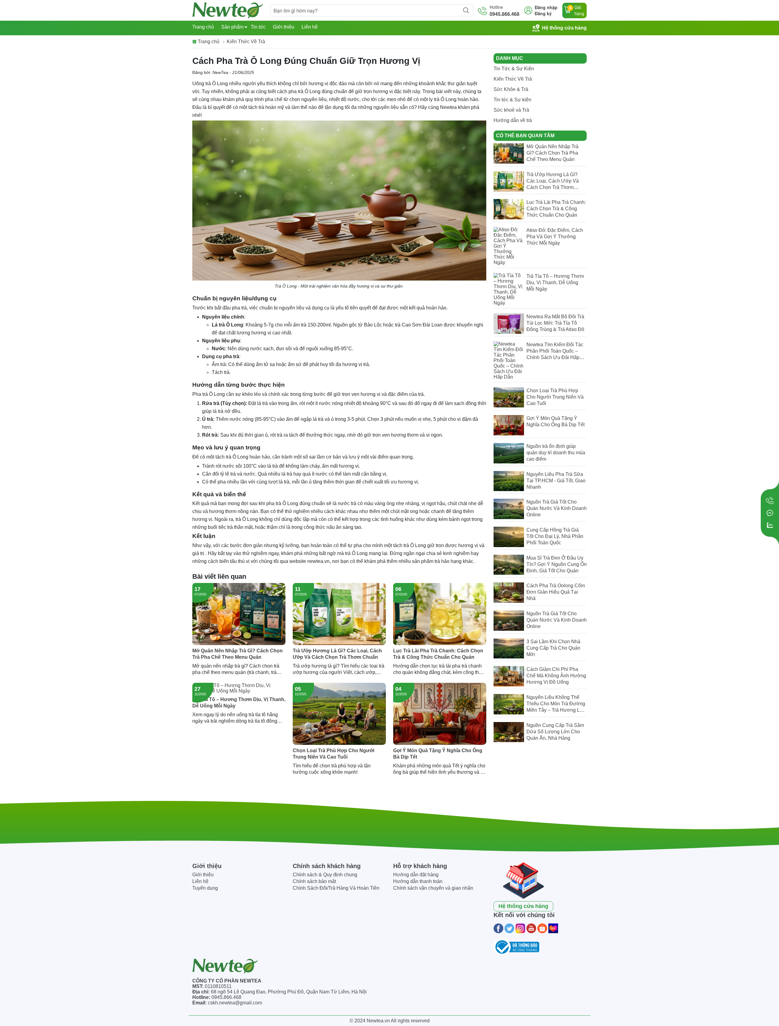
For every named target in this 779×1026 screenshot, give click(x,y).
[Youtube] (531, 928)
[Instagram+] (520, 928)
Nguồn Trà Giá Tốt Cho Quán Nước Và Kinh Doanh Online (556, 508)
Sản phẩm (232, 27)
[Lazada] (553, 928)
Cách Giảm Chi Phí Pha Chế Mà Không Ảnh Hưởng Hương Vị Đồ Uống (556, 676)
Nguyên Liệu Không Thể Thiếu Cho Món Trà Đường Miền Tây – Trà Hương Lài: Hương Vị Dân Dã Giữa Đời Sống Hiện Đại (555, 710)
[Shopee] (542, 928)
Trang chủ (203, 27)
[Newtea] (227, 10)
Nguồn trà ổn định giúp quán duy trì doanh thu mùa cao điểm (555, 453)
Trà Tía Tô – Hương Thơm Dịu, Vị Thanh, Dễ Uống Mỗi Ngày (238, 702)
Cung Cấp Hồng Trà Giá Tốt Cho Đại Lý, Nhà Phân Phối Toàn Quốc (554, 536)
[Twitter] (509, 928)
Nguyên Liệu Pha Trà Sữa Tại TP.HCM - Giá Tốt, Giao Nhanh (555, 481)
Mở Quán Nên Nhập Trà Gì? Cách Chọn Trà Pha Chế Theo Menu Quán (237, 654)
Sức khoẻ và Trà (511, 110)
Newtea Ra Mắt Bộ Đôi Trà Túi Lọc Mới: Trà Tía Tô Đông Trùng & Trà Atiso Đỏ (555, 323)
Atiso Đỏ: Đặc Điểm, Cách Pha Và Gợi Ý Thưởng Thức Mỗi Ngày (554, 237)
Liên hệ (310, 27)
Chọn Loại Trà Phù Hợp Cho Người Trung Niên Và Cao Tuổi (333, 753)
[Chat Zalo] (769, 525)
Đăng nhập (546, 7)
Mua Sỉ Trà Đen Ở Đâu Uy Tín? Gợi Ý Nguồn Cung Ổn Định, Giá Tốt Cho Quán (556, 564)
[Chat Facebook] (769, 513)
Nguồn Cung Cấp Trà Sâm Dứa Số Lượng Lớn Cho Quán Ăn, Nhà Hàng (555, 732)
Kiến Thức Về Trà (513, 79)
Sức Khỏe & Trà (511, 89)
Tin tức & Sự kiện (512, 99)
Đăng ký (543, 13)
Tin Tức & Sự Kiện (514, 68)
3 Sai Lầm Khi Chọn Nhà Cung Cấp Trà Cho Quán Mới (553, 648)
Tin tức (258, 27)
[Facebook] (498, 928)
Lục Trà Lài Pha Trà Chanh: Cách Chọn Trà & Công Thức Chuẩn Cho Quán (438, 654)
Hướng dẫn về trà (513, 120)
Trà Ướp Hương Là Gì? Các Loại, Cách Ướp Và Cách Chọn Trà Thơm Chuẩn (337, 654)
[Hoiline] (769, 500)
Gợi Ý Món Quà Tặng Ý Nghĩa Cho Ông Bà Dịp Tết (437, 753)
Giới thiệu (283, 27)
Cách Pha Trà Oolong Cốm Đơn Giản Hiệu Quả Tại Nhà (555, 592)
